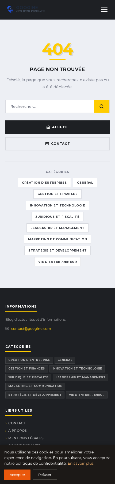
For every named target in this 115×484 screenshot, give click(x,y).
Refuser (44, 474)
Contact (60, 144)
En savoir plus (81, 463)
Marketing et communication (57, 239)
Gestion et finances (57, 194)
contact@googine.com (31, 328)
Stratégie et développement (57, 250)
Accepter (17, 474)
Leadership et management (57, 228)
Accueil (60, 127)
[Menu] (104, 9)
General (85, 182)
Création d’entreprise (44, 182)
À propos (17, 430)
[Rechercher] (101, 106)
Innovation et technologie (57, 205)
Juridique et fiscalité (57, 217)
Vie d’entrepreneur (57, 262)
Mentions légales (26, 438)
